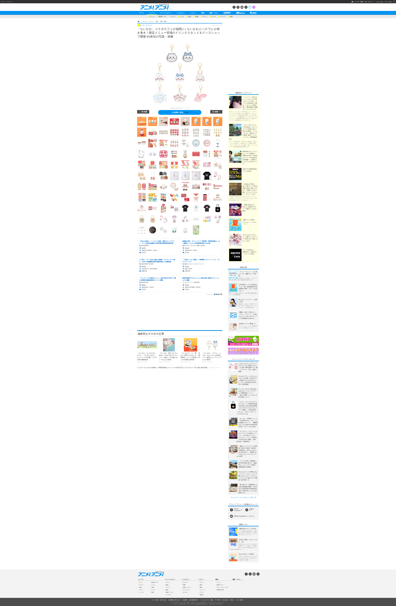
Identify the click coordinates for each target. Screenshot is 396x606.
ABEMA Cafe (220, 590)
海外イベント (169, 592)
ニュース (152, 13)
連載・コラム (213, 13)
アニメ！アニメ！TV (222, 587)
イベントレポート (165, 13)
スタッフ (185, 582)
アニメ (152, 16)
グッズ (213, 16)
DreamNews (225, 600)
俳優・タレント (187, 587)
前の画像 (144, 111)
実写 (201, 585)
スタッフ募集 (239, 600)
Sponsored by (210, 294)
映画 (167, 585)
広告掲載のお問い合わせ (174, 600)
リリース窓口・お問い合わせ (159, 600)
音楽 (189, 16)
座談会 (201, 594)
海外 (231, 16)
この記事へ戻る (180, 112)
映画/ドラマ (162, 16)
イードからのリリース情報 (206, 600)
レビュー (193, 13)
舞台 (167, 590)
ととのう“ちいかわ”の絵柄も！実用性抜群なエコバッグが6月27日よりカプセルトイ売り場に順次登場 (178, 367)
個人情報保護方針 (193, 600)
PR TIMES (217, 600)
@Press (232, 600)
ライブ (168, 587)
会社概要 (185, 600)
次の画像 (215, 111)
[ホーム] (138, 21)
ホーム (142, 13)
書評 (201, 587)
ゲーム (204, 16)
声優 (196, 16)
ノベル (181, 16)
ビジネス (168, 594)
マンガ (173, 16)
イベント (223, 16)
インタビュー (181, 13)
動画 (202, 13)
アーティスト (186, 590)
